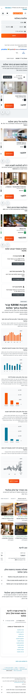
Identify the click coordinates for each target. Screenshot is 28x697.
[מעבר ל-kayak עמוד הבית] (18, 13)
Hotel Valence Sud (20, 96)
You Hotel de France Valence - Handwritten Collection (15, 187)
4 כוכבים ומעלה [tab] (22, 498)
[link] (18, 263)
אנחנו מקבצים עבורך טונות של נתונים (16, 689)
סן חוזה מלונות (20, 652)
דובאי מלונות (21, 647)
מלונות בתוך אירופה (9, 667)
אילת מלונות (21, 636)
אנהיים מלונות (20, 630)
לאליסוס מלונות (20, 643)
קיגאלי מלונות (20, 641)
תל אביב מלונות (20, 632)
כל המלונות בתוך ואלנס (21, 661)
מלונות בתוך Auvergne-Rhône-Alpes (10, 669)
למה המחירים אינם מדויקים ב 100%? (16, 692)
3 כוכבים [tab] (13, 498)
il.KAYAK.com (22, 667)
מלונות (16, 667)
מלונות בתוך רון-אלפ (18, 670)
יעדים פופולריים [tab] (21, 620)
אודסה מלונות (20, 645)
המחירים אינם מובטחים (19, 682)
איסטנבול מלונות (20, 638)
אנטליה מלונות (20, 649)
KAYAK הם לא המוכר (20, 687)
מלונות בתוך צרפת (23, 669)
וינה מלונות (21, 634)
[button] (1, 8)
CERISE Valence (21, 143)
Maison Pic (23, 228)
